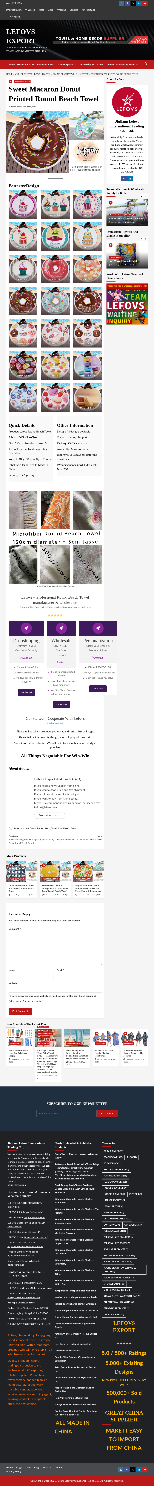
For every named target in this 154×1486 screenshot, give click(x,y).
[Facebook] (127, 3)
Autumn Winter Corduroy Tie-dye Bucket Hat (76, 1336)
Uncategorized (14, 1043)
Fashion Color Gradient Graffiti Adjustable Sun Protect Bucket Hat (76, 1413)
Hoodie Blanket (101, 1040)
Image (41, 10)
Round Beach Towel (67, 829)
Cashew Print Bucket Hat (67, 1351)
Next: (79, 838)
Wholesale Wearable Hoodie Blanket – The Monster (133, 1053)
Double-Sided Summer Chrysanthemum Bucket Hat (75, 1359)
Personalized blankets (118, 1237)
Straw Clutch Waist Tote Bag (122, 1296)
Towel (54, 829)
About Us (47, 1467)
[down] (33, 64)
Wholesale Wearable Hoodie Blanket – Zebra (75, 1272)
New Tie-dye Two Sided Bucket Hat (73, 1344)
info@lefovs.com (14, 10)
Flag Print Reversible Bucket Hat (71, 1398)
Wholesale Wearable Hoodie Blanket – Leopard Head (75, 1242)
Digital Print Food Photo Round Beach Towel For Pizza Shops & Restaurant (88, 888)
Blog (132, 1157)
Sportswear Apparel (117, 1290)
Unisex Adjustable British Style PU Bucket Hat (76, 1379)
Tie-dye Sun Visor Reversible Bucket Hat (75, 1404)
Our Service (112, 1225)
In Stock (135, 1194)
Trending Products (116, 1308)
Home (12, 64)
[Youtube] (145, 3)
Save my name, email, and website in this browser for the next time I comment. (54, 996)
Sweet (16, 829)
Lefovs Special (65, 64)
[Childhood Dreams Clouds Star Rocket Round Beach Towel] (21, 871)
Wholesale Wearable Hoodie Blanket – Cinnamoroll (75, 1252)
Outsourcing (85, 64)
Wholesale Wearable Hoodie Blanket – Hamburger (104, 1053)
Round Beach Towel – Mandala (127, 218)
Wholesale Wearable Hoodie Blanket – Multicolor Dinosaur (75, 1231)
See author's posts (50, 815)
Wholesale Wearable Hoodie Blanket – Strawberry (75, 1262)
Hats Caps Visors (115, 1182)
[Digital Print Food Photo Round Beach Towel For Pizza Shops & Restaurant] (88, 871)
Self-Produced (24, 64)
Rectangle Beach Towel (46, 1040)
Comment (15, 929)
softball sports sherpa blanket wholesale (75, 1304)
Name (13, 970)
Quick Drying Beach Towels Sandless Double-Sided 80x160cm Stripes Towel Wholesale (75, 1189)
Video (50, 10)
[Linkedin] (139, 3)
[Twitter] (133, 3)
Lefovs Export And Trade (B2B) (23, 107)
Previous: (31, 839)
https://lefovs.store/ (34, 1217)
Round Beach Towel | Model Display (123, 215)
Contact (110, 64)
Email (60, 970)
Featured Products (45, 1033)
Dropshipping (14, 17)
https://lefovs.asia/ (33, 1212)
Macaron (24, 829)
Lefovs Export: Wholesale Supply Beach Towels (75, 1325)
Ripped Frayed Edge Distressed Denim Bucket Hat (74, 1390)
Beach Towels (113, 1157)
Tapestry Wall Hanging (119, 1302)
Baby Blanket (113, 1151)
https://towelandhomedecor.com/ (25, 1246)
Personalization (88, 10)
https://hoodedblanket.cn (21, 1255)
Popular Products (73, 1043)
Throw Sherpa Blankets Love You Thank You (77, 1310)
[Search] (146, 63)
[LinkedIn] (130, 178)
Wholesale (61, 10)
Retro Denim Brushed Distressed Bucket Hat (75, 1369)
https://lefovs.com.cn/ (36, 1237)
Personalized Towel (117, 1243)
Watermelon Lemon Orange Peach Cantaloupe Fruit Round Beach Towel (55, 888)
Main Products (43, 1037)
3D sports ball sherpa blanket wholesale (75, 1291)
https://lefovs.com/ (18, 1185)
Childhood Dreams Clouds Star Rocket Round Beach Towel (21, 888)
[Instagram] (121, 3)
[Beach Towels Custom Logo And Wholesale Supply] (19, 1038)
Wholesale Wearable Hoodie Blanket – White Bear (75, 1282)
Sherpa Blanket (114, 1284)
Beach (47, 829)
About (100, 64)
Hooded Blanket (115, 1188)
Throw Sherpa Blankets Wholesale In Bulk (76, 1317)
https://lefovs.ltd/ (31, 1232)
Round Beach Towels (22, 82)
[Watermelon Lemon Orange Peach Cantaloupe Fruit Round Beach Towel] (55, 871)
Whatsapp (30, 10)
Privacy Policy (13, 1471)
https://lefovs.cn (16, 1265)
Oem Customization (117, 1219)
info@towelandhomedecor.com (24, 1297)
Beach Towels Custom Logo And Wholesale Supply (18, 1053)
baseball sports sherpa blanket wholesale (76, 1297)
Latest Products (114, 1200)
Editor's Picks (43, 1027)
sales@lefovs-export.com (38, 1288)
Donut (33, 829)
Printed (40, 829)
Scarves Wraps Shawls (119, 1278)
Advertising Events (126, 64)
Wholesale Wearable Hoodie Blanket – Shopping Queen (75, 1221)
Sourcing (74, 10)
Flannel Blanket (115, 254)
